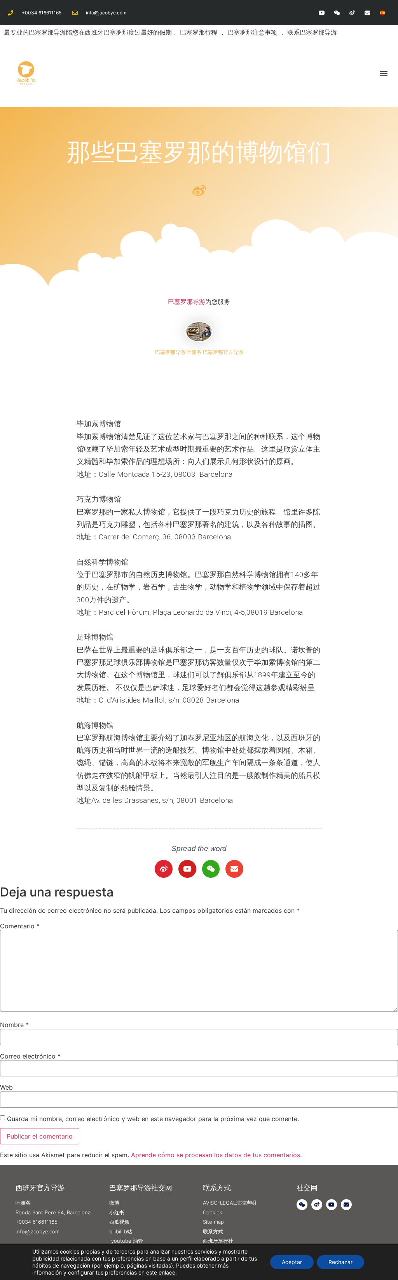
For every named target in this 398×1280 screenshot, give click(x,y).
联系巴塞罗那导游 (312, 32)
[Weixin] (336, 12)
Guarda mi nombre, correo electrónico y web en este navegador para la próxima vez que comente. (153, 1119)
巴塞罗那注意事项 (253, 32)
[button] (383, 73)
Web (6, 1087)
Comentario (20, 926)
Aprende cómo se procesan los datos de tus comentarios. (216, 1155)
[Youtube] (321, 12)
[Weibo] (352, 12)
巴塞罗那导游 (186, 301)
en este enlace (156, 1272)
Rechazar (340, 1262)
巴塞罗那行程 (199, 32)
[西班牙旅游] (382, 12)
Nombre (14, 1025)
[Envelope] (367, 12)
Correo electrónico (30, 1056)
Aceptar (292, 1262)
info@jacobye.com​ (106, 13)
